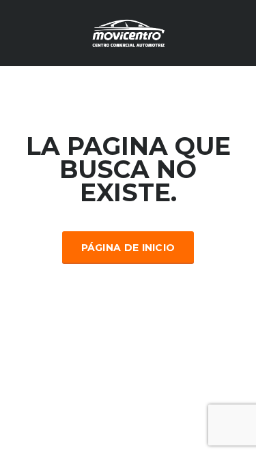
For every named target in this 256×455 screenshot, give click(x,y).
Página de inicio (128, 247)
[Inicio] (128, 32)
